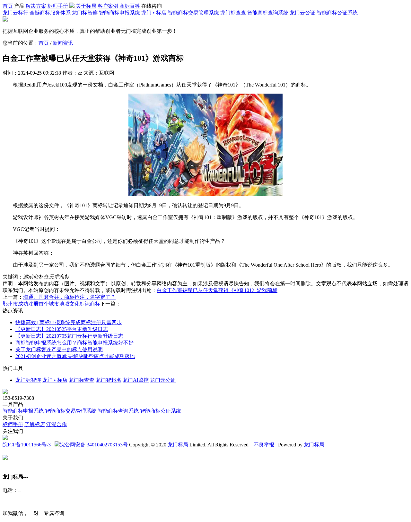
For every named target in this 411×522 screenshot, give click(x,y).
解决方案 (36, 6)
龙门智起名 (108, 380)
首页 (8, 6)
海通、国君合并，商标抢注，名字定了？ (69, 297)
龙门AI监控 (136, 380)
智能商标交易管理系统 (70, 411)
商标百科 (129, 6)
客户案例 (108, 6)
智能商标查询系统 (118, 411)
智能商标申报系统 (23, 411)
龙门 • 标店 (54, 380)
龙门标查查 (81, 380)
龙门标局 (178, 444)
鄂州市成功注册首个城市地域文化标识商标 (51, 304)
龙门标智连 (28, 380)
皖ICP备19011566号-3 (27, 444)
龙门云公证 (163, 380)
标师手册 (58, 6)
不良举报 (264, 444)
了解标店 (34, 424)
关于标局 (86, 6)
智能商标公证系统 (160, 411)
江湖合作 (56, 424)
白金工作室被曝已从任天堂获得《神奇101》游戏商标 (217, 290)
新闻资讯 (63, 43)
